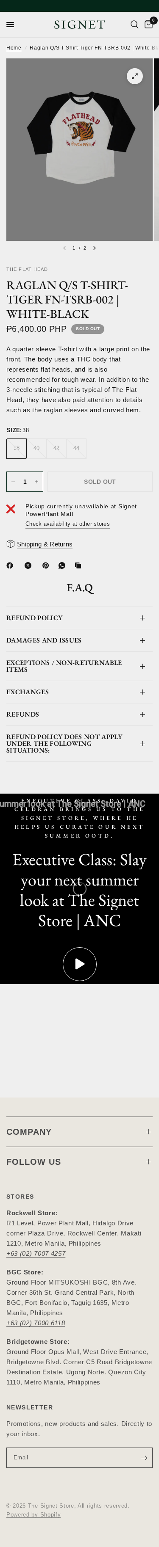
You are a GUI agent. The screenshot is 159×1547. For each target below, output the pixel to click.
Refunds (22, 714)
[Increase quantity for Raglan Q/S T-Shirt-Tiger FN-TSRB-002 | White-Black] (36, 481)
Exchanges (27, 691)
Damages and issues (44, 640)
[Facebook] (11, 565)
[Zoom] (135, 76)
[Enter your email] (144, 1458)
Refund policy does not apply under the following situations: (64, 743)
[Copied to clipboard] (80, 565)
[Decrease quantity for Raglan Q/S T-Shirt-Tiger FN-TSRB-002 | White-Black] (13, 481)
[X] (30, 565)
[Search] (135, 24)
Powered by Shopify (33, 1514)
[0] (147, 24)
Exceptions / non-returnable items (64, 666)
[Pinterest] (47, 565)
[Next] (94, 248)
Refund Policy (34, 617)
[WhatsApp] (64, 565)
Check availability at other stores (67, 524)
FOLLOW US (33, 1161)
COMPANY (29, 1131)
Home (14, 48)
